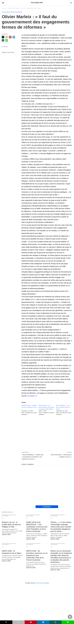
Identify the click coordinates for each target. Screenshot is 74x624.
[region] (46, 433)
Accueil (4, 8)
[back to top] (70, 617)
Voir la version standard (43, 583)
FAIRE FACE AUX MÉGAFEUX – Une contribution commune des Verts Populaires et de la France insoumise (36, 526)
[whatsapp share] (3, 40)
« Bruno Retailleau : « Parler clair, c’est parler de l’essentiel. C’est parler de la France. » (32, 457)
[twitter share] (3, 37)
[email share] (6, 37)
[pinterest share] (10, 37)
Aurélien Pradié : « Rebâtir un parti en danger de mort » (29, 407)
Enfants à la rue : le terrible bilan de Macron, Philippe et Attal (11, 524)
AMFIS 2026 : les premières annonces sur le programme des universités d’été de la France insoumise (36, 555)
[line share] (6, 40)
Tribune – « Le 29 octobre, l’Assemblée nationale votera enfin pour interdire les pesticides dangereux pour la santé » (61, 526)
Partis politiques (13, 8)
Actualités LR (32, 396)
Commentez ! (47, 506)
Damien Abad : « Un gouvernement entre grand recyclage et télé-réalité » (46, 407)
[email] (18, 622)
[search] (71, 3)
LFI (3, 518)
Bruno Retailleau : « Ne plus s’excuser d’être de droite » (63, 407)
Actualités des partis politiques (31, 8)
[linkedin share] (14, 37)
